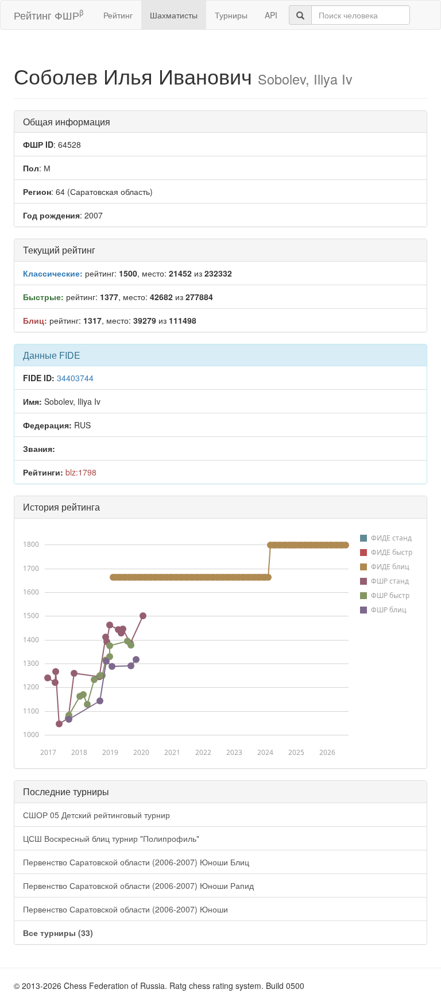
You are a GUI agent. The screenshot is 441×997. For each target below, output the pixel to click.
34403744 (75, 378)
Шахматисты (174, 15)
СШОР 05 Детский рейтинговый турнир (96, 814)
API (271, 15)
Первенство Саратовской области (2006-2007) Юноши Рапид (138, 885)
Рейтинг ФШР (48, 14)
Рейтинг (118, 15)
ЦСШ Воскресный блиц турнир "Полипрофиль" (111, 838)
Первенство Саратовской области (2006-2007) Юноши (125, 909)
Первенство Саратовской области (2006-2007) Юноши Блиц (136, 862)
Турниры (231, 15)
